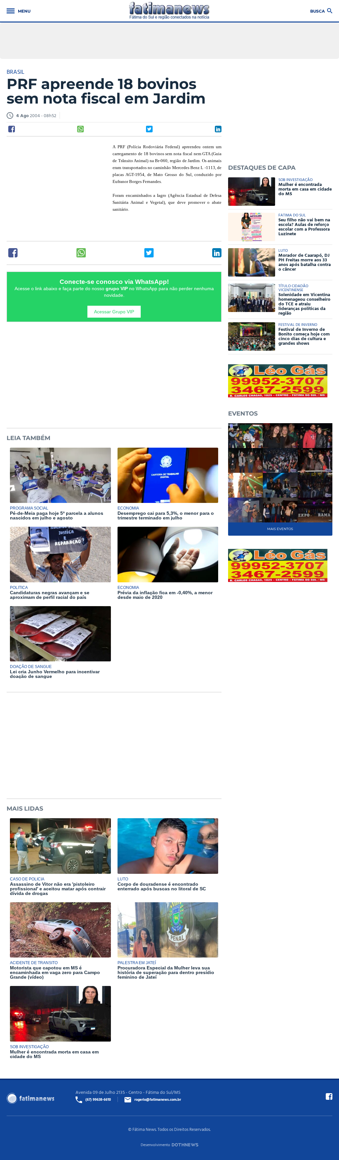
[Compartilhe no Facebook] (11, 129)
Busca (317, 10)
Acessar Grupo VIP (114, 311)
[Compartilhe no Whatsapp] (80, 129)
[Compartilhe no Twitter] (149, 129)
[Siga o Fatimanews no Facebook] (329, 1096)
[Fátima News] (169, 11)
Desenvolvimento (155, 1144)
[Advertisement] (56, 186)
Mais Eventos (280, 529)
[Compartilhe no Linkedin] (218, 129)
